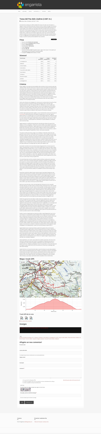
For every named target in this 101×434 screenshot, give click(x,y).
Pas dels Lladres (64, 337)
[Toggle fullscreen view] (79, 262)
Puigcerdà (34, 338)
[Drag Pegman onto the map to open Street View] (79, 288)
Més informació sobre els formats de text (71, 380)
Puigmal (38, 338)
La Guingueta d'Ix (52, 337)
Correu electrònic (23, 350)
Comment (22, 368)
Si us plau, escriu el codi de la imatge (28, 392)
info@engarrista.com (28, 421)
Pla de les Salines (29, 338)
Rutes (30, 11)
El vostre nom (22, 344)
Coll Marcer (40, 337)
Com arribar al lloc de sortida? (26, 321)
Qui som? (25, 11)
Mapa (49, 11)
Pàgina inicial (22, 357)
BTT (33, 337)
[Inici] (29, 4)
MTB (57, 337)
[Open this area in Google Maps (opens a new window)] (22, 297)
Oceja (60, 337)
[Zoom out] (79, 295)
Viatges (44, 11)
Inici (19, 11)
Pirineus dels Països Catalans (73, 337)
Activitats (36, 11)
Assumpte (22, 362)
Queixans (42, 338)
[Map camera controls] (79, 284)
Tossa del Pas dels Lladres (50, 338)
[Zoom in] (79, 292)
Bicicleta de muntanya (27, 337)
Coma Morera (22, 114)
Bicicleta (21, 337)
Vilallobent (57, 338)
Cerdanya (36, 337)
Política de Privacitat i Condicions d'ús (41, 421)
